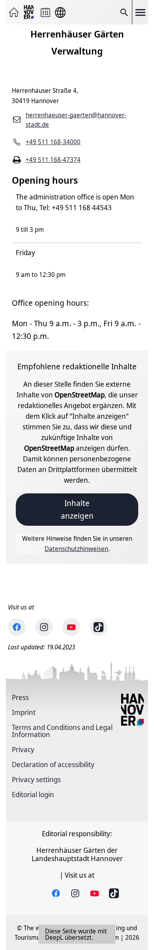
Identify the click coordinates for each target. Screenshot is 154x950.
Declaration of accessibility (53, 764)
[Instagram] (44, 627)
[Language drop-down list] (60, 12)
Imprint (24, 712)
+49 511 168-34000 (53, 141)
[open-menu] (140, 12)
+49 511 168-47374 (53, 159)
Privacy (23, 749)
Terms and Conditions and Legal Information (62, 731)
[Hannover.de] (30, 12)
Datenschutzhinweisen (76, 548)
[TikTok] (98, 627)
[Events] (45, 12)
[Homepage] (14, 12)
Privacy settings (36, 779)
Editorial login (33, 794)
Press (20, 697)
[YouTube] (71, 627)
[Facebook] (17, 627)
